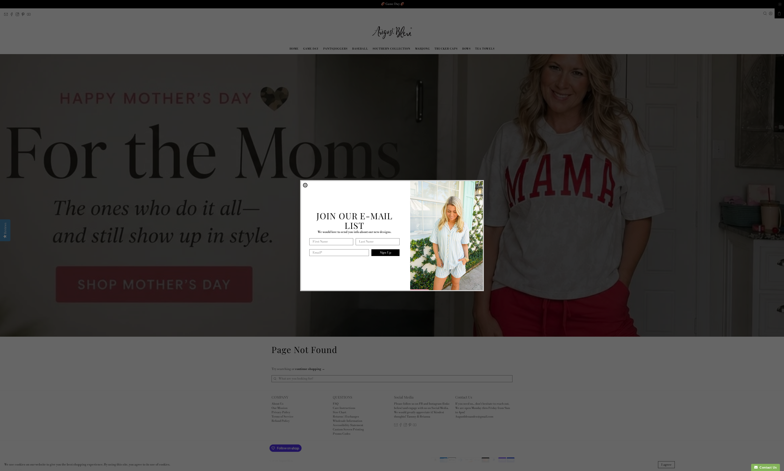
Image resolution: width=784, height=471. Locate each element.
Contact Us (767, 467)
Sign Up (385, 252)
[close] (305, 185)
